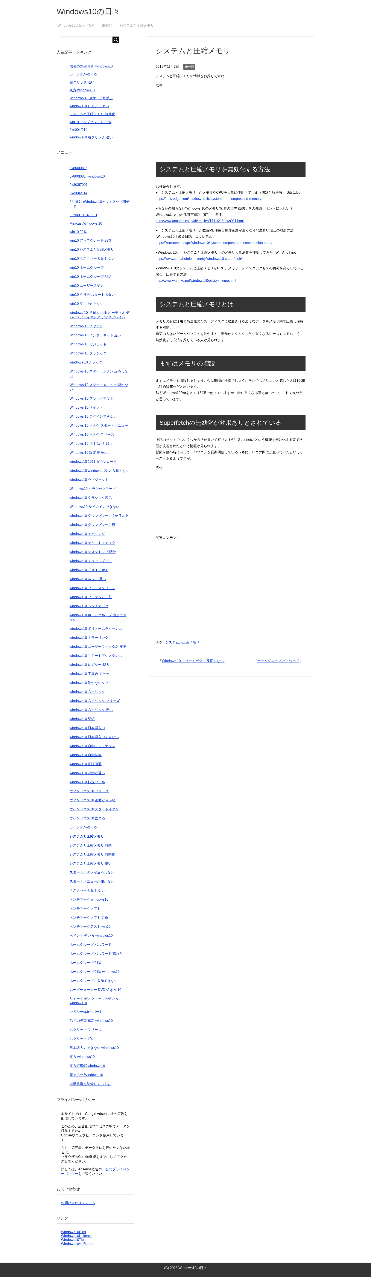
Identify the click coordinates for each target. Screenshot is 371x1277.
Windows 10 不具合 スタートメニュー (99, 425)
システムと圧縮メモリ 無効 (91, 845)
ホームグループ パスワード (278, 661)
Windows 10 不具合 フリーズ (92, 434)
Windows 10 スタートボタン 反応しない (193, 661)
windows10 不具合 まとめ (89, 674)
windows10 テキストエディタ (92, 543)
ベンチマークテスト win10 (90, 926)
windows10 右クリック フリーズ (95, 701)
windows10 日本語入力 (87, 728)
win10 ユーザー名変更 (87, 285)
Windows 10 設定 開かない (90, 452)
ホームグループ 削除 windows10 (95, 971)
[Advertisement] (231, 119)
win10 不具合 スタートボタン (92, 294)
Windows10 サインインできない (94, 507)
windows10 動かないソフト (91, 683)
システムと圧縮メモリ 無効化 (92, 114)
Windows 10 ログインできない (93, 416)
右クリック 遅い (82, 82)
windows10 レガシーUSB (89, 106)
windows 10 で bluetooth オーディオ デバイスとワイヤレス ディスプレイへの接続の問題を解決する (99, 315)
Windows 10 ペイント (86, 407)
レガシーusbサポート (86, 1011)
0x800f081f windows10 (87, 176)
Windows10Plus (73, 1232)
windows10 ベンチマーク (89, 606)
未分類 (189, 66)
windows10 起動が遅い (87, 773)
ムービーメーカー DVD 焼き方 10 (95, 990)
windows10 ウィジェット (89, 479)
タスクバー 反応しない (87, 890)
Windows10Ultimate (76, 1236)
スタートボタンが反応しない (92, 872)
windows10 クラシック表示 (91, 498)
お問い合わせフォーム (78, 1203)
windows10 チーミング (87, 534)
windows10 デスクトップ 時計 (93, 552)
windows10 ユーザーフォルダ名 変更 (98, 646)
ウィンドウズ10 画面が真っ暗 (93, 800)
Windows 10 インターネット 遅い (95, 335)
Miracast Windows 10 (86, 223)
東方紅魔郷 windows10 (87, 1066)
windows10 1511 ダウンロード (93, 461)
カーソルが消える (83, 74)
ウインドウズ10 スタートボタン (94, 809)
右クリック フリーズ (85, 1030)
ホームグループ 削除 (85, 962)
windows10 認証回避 (86, 764)
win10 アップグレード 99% (90, 122)
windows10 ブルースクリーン (92, 588)
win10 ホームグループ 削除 (90, 276)
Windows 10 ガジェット (88, 344)
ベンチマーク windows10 (89, 899)
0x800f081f (78, 168)
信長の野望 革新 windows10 (91, 66)
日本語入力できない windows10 (94, 1048)
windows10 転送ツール (87, 782)
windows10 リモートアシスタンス (96, 656)
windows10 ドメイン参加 (89, 570)
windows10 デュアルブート (91, 561)
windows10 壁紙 (82, 719)
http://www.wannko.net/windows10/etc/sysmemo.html (196, 280)
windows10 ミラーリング (89, 637)
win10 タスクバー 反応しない (92, 258)
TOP (78, 25)
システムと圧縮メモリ (182, 642)
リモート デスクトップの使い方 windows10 (94, 1001)
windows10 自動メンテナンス (92, 746)
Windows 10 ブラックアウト (91, 398)
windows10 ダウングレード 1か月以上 (99, 516)
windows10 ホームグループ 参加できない (98, 617)
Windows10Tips (73, 1240)
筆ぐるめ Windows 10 (86, 1075)
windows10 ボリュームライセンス (96, 628)
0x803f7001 (79, 185)
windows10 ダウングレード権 (92, 525)
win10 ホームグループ (87, 267)
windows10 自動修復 (86, 755)
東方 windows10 (82, 90)
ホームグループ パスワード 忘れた (96, 953)
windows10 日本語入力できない (94, 737)
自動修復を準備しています (90, 1084)
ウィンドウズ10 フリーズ (89, 791)
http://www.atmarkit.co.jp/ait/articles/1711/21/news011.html (200, 221)
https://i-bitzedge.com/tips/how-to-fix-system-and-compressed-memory (209, 199)
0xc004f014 (78, 130)
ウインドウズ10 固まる (87, 818)
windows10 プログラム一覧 (91, 597)
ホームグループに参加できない (94, 981)
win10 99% (78, 232)
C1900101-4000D (83, 215)
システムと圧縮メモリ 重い (91, 863)
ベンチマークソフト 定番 (89, 917)
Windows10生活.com (77, 1244)
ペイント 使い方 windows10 (91, 935)
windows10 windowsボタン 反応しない (100, 470)
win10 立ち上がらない (87, 303)
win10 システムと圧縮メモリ (92, 249)
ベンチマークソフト (85, 908)
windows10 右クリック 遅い (91, 137)
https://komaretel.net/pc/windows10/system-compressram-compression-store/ (214, 243)
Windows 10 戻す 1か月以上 (91, 98)
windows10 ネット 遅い (88, 579)
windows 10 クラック (86, 362)
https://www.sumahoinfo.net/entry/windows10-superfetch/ (199, 259)
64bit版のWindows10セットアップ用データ (99, 204)
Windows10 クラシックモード (93, 489)
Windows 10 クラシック (88, 353)
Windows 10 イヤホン (86, 326)
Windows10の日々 (88, 11)
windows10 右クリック (87, 692)
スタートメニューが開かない (92, 881)
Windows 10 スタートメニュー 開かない (99, 387)
